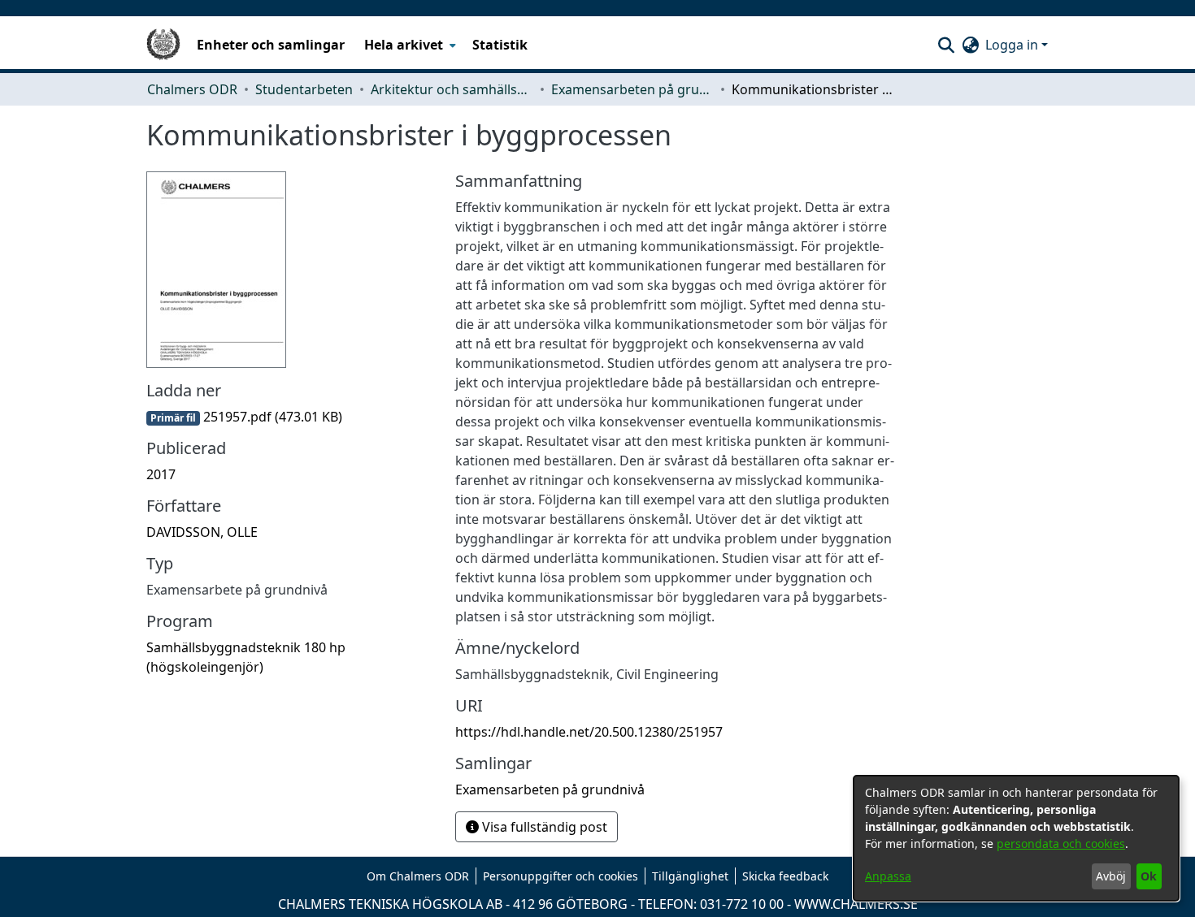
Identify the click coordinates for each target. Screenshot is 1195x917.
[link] (244, 417)
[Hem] (163, 44)
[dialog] (1016, 838)
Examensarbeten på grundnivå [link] (632, 89)
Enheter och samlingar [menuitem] (271, 45)
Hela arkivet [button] (403, 45)
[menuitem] (408, 44)
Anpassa (888, 876)
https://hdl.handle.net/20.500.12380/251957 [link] (589, 732)
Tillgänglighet (690, 876)
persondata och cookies (1061, 843)
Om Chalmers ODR (418, 876)
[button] (946, 44)
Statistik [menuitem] (500, 45)
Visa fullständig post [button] (543, 827)
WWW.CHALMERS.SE (856, 904)
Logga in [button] (1013, 45)
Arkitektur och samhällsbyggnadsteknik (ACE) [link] (452, 89)
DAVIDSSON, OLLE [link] (202, 532)
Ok (1149, 876)
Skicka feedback (785, 876)
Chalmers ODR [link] (192, 89)
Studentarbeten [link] (304, 89)
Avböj (1111, 876)
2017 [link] (161, 474)
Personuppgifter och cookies (560, 876)
